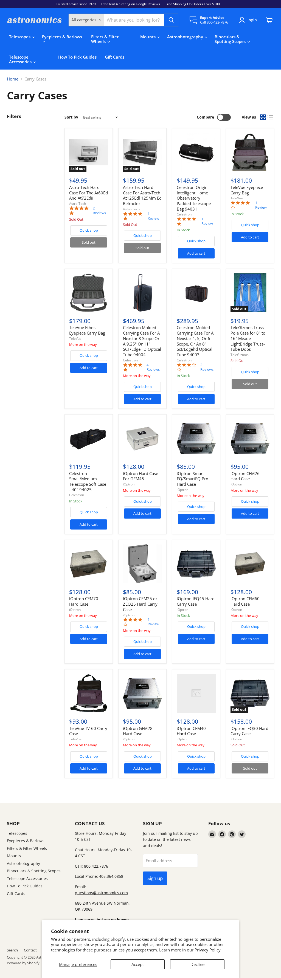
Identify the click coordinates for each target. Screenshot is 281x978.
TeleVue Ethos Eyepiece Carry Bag (87, 330)
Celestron (184, 214)
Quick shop (89, 230)
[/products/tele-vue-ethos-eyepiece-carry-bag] (88, 292)
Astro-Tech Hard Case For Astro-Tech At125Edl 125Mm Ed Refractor (142, 195)
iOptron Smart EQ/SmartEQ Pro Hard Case (192, 479)
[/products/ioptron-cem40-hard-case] (196, 693)
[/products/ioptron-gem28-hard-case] (142, 693)
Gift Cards (114, 57)
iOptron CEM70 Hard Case (83, 601)
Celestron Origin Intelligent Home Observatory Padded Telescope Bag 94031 (194, 198)
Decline (197, 964)
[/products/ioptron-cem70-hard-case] (88, 563)
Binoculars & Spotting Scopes (231, 39)
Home (12, 79)
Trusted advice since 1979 (76, 4)
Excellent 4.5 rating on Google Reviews (130, 4)
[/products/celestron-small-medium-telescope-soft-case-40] (88, 438)
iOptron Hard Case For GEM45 (140, 476)
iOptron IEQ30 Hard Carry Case (249, 731)
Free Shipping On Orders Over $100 (192, 4)
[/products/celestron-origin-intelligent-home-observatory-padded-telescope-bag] (196, 152)
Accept (137, 964)
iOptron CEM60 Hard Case (245, 601)
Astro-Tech (77, 203)
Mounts (148, 36)
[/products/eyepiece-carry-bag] (250, 152)
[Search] (171, 20)
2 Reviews (99, 210)
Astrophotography (185, 36)
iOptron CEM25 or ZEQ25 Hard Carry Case (140, 604)
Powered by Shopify (23, 962)
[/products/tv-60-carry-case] (88, 693)
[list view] (270, 117)
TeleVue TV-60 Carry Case (88, 731)
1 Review (153, 216)
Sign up (155, 878)
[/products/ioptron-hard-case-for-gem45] (142, 438)
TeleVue (237, 198)
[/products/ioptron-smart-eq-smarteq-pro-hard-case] (196, 438)
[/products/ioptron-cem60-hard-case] (250, 563)
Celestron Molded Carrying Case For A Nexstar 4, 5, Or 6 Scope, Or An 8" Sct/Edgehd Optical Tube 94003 (195, 341)
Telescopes (20, 36)
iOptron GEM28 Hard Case (138, 731)
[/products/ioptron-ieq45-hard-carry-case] (196, 563)
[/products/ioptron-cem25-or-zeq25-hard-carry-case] (142, 563)
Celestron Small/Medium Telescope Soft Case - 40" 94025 (87, 481)
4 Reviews (153, 367)
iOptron (128, 484)
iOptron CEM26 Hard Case (245, 476)
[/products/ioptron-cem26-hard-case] (250, 438)
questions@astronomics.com (101, 892)
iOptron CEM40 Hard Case (191, 731)
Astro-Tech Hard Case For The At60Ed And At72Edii (88, 193)
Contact (30, 950)
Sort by (71, 117)
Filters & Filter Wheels (105, 39)
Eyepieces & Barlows (62, 36)
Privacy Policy (208, 950)
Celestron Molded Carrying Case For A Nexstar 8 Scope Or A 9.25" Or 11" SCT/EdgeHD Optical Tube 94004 (142, 341)
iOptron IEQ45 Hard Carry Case (196, 601)
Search (12, 950)
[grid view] (263, 117)
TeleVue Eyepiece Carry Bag (247, 190)
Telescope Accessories (21, 59)
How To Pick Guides (77, 57)
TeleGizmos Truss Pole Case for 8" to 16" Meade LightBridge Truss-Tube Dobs (248, 338)
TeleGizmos (240, 354)
